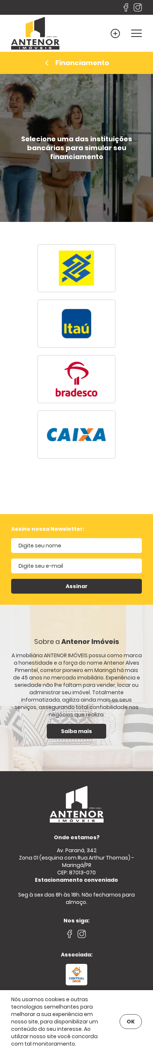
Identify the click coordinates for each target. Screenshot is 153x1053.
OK (131, 1021)
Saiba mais (76, 731)
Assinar (77, 586)
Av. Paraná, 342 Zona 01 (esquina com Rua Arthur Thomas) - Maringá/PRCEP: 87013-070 (76, 865)
